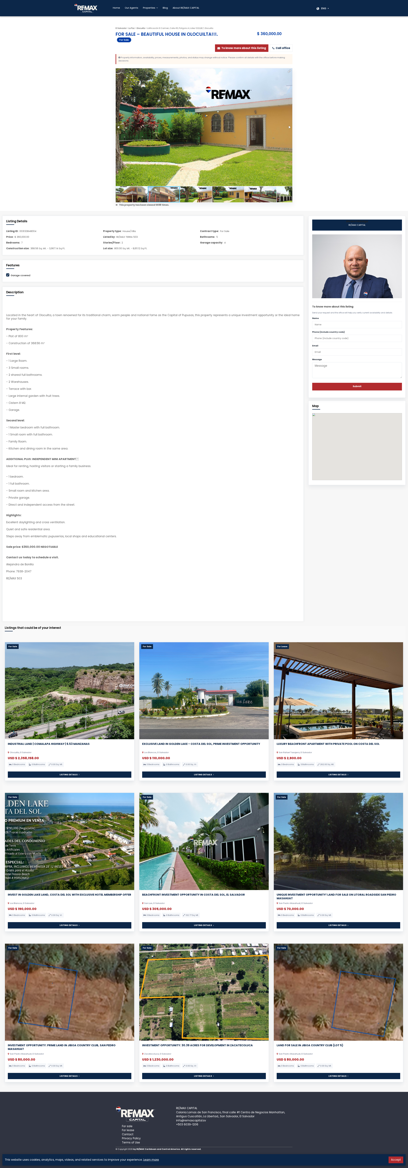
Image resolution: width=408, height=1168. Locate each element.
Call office (283, 48)
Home (116, 7)
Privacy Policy (131, 1138)
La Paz (131, 28)
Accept (396, 1160)
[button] (289, 71)
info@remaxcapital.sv (191, 1120)
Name (315, 318)
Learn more (151, 1160)
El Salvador (121, 28)
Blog (165, 7)
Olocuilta (140, 28)
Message (317, 359)
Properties (149, 7)
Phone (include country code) (328, 332)
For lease (128, 1130)
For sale (127, 1126)
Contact (127, 1134)
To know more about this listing (243, 48)
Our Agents (131, 7)
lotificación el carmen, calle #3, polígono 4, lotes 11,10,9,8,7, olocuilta (180, 28)
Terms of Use (131, 1142)
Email (315, 345)
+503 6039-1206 (187, 1124)
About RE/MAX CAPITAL (186, 7)
